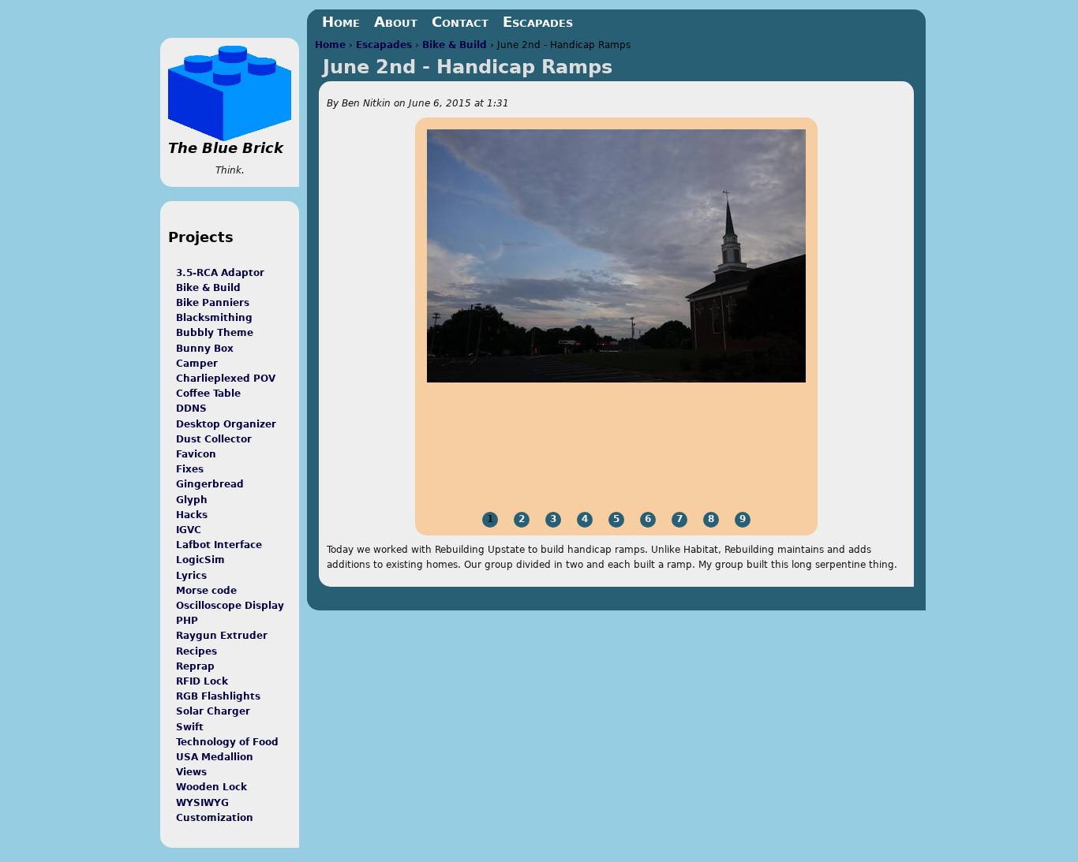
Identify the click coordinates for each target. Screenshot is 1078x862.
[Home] (229, 93)
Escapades (384, 44)
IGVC (188, 529)
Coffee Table (208, 393)
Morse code (206, 590)
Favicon (196, 454)
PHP (187, 620)
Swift (190, 727)
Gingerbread (210, 484)
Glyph (192, 500)
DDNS (191, 408)
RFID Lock (202, 681)
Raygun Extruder (222, 635)
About (395, 21)
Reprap (195, 666)
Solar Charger (213, 711)
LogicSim (200, 559)
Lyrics (191, 575)
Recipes (196, 651)
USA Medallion (214, 757)
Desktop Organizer (226, 424)
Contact (460, 21)
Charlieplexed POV (225, 378)
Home (330, 44)
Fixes (190, 469)
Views (191, 772)
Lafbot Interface (219, 544)
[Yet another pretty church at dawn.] (616, 379)
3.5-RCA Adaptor (220, 272)
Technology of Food (227, 742)
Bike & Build (454, 44)
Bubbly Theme (214, 332)
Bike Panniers (212, 302)
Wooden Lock (211, 787)
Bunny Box (205, 348)
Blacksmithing (214, 317)
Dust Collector (214, 439)
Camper (197, 363)
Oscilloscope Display (230, 605)
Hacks (192, 515)
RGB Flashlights (218, 696)
